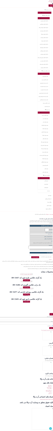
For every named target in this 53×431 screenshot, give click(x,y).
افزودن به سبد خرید (35, 257)
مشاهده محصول (26, 280)
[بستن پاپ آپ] (51, 314)
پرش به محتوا (51, 0)
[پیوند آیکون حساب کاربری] (52, 3)
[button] (52, 2)
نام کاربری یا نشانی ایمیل (50, 316)
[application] (45, 10)
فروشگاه (47, 214)
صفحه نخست (51, 214)
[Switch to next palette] (52, 7)
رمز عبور (52, 321)
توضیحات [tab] (50, 259)
